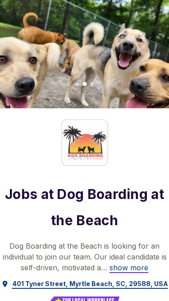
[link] (129, 267)
